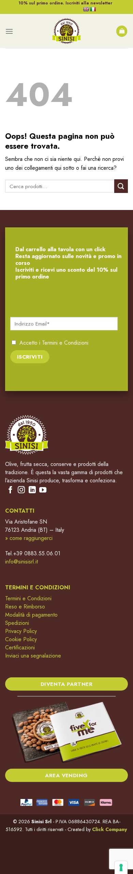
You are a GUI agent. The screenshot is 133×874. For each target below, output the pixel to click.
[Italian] (93, 9)
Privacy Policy (21, 631)
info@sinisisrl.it (21, 562)
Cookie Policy (21, 639)
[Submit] (121, 186)
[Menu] (9, 31)
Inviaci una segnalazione (33, 656)
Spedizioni (17, 623)
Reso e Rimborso (25, 607)
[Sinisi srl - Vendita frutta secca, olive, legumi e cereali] (66, 31)
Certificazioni (20, 647)
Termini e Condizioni (65, 343)
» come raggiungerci (29, 538)
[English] (86, 9)
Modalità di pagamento (31, 615)
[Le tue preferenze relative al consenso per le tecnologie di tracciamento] (121, 867)
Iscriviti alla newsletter (88, 3)
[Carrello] (121, 31)
